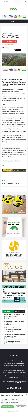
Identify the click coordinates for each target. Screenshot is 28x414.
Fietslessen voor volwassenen (12, 341)
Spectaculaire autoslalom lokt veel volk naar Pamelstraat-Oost (14, 335)
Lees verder (22, 404)
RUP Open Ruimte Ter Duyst (12, 161)
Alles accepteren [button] (7, 407)
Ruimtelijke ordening (9, 41)
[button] (14, 411)
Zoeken (25, 1)
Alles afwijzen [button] (21, 407)
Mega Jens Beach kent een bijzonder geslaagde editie (14, 322)
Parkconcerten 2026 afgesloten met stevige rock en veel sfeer (14, 315)
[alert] (14, 403)
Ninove (6, 180)
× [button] (26, 394)
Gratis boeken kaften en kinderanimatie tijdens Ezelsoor (12, 328)
